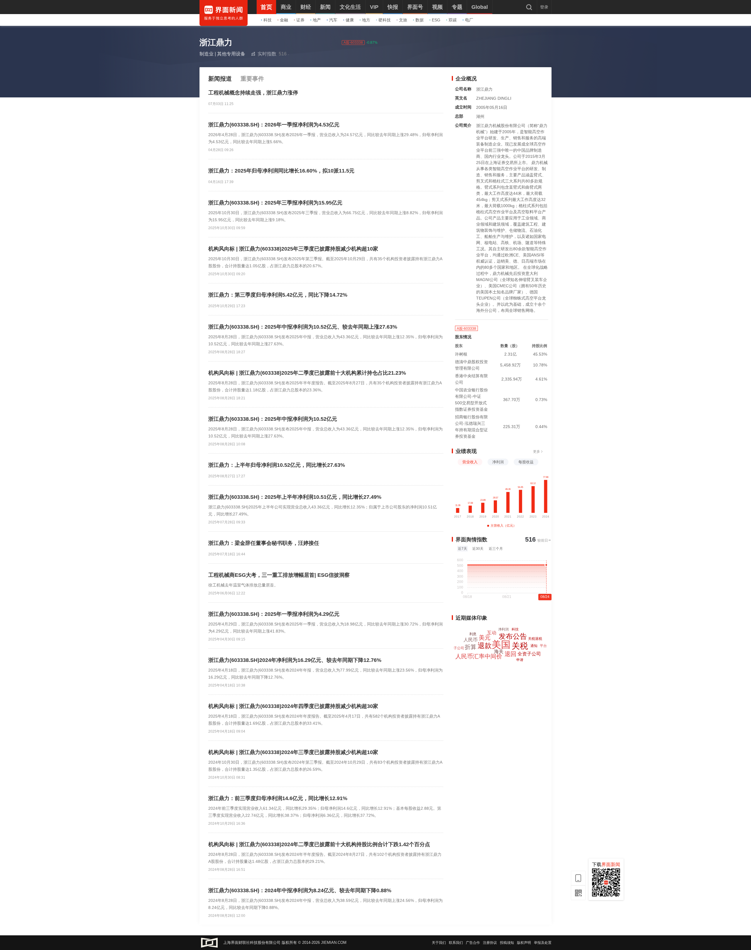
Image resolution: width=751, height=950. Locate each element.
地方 (366, 20)
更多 (536, 451)
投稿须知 (507, 943)
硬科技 (384, 20)
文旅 (403, 20)
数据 (419, 20)
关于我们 (439, 943)
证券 (300, 20)
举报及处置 (543, 943)
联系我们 (456, 943)
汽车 (333, 20)
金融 (284, 20)
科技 (267, 20)
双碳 (453, 20)
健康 (350, 20)
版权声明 (524, 943)
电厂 (469, 20)
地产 (317, 20)
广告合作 (473, 943)
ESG (436, 20)
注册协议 (490, 943)
